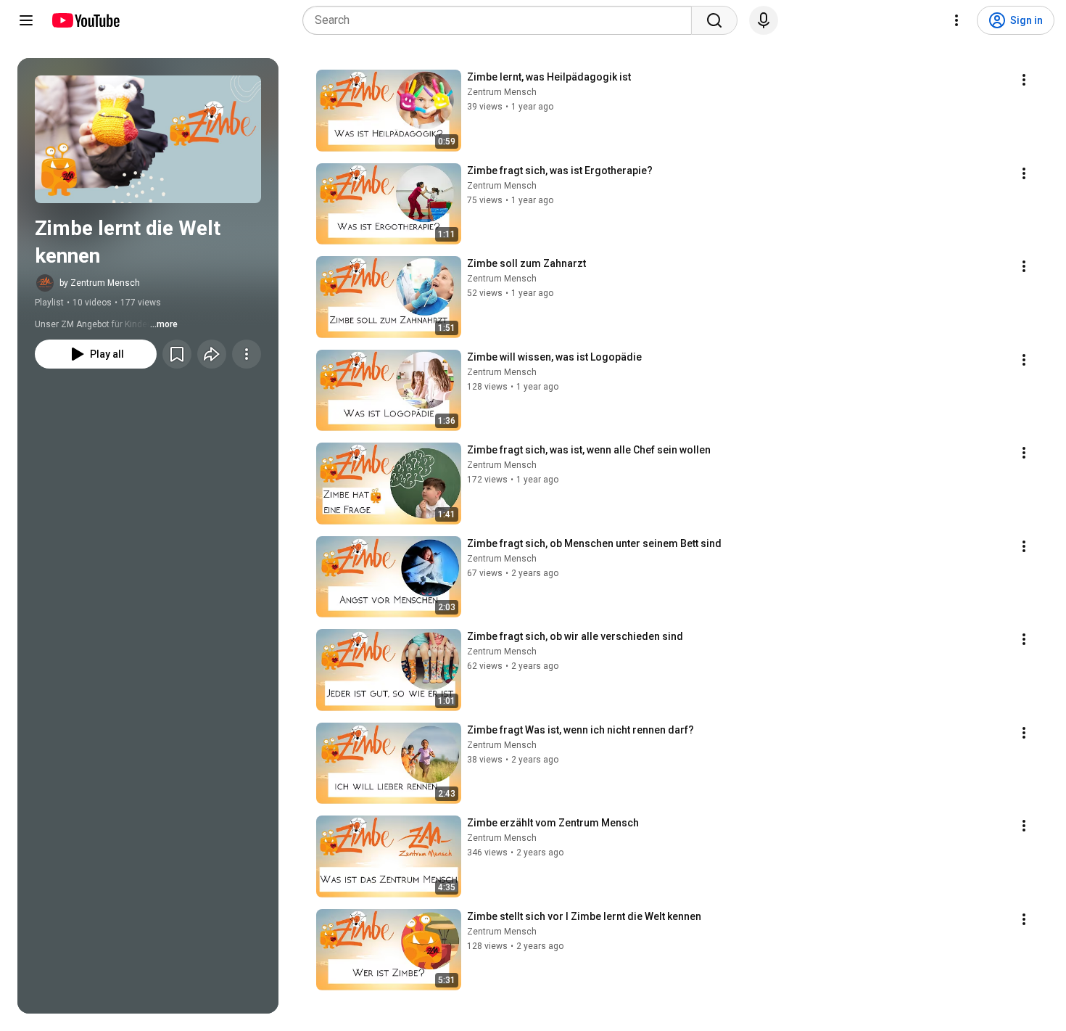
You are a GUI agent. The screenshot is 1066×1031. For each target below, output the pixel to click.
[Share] (211, 354)
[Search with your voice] (763, 20)
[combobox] (501, 20)
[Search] (714, 20)
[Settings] (956, 20)
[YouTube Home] (85, 20)
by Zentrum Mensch (99, 283)
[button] (148, 139)
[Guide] (26, 20)
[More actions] (246, 354)
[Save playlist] (176, 354)
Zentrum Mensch (502, 92)
